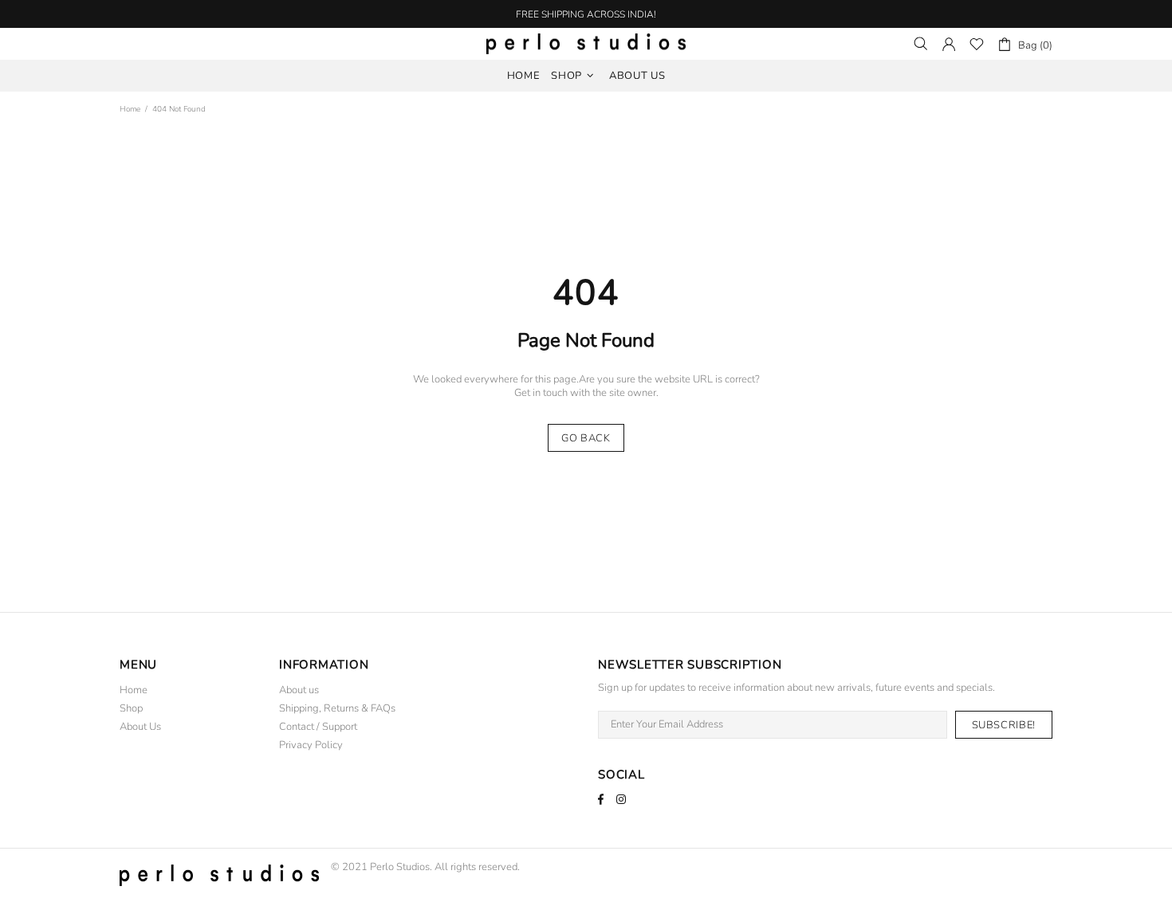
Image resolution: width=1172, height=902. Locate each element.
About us (299, 690)
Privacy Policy (311, 745)
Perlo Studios (586, 44)
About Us (140, 727)
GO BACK (586, 438)
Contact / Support (318, 727)
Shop (131, 709)
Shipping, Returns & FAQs (337, 709)
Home (130, 109)
